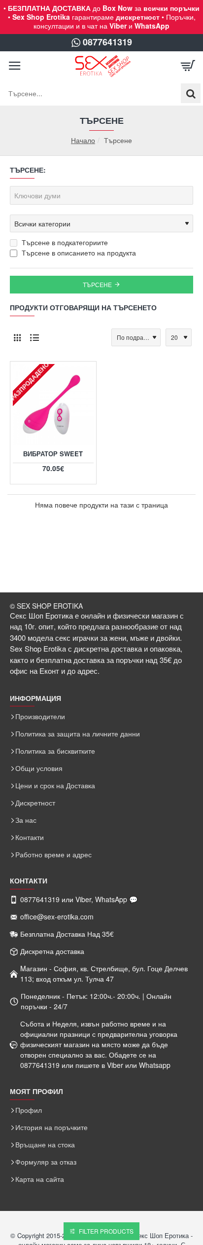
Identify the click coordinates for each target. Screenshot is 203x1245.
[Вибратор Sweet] (53, 404)
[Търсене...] (191, 93)
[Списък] (34, 337)
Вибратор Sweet (53, 454)
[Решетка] (17, 337)
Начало (83, 140)
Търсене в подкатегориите (64, 242)
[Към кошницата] (188, 66)
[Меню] (15, 66)
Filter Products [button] (106, 1231)
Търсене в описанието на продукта (78, 252)
